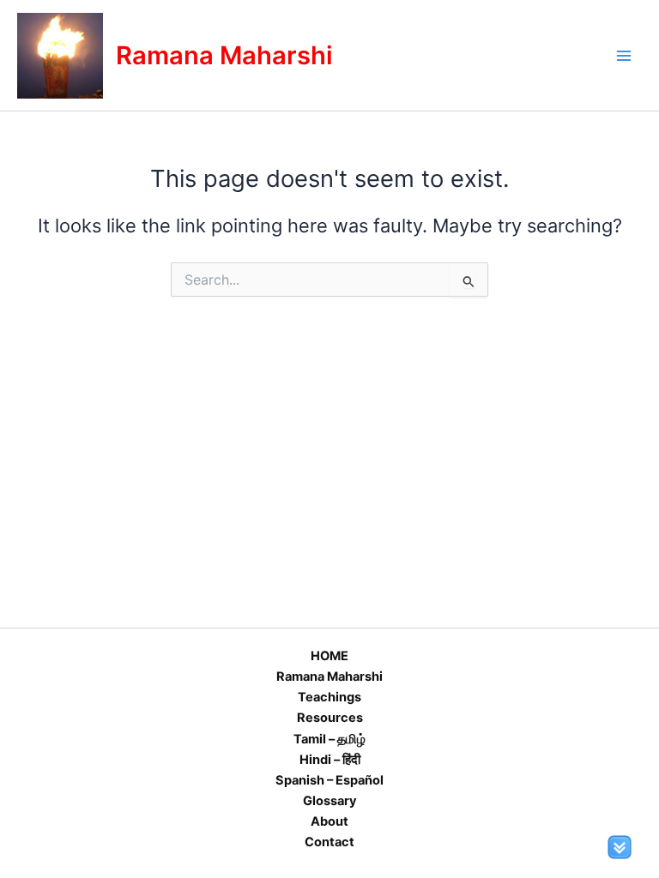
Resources (330, 717)
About (329, 821)
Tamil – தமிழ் (329, 739)
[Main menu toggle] (624, 56)
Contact (329, 842)
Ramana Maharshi (224, 55)
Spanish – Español (329, 780)
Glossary (330, 801)
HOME (329, 656)
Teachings (329, 697)
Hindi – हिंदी (329, 759)
